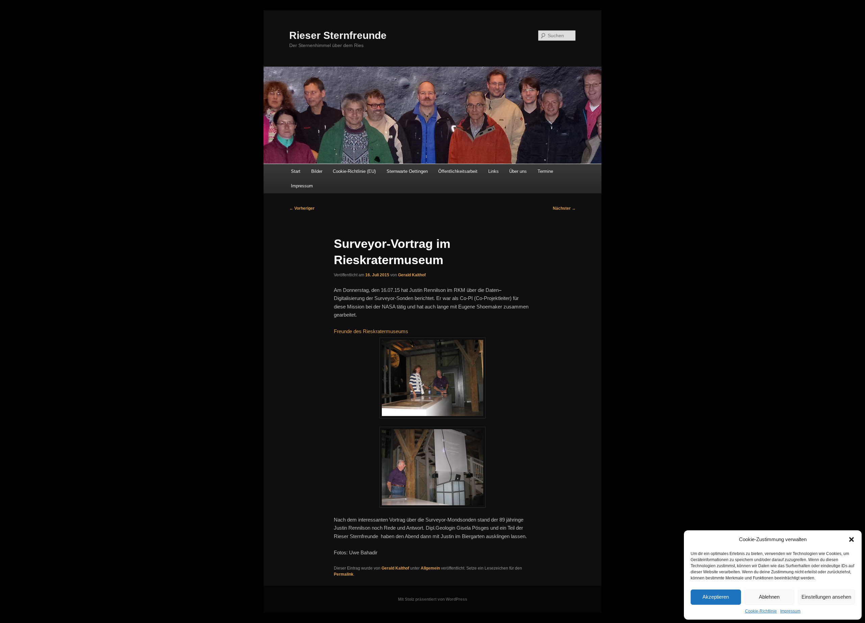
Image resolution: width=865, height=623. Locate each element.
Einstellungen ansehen (826, 597)
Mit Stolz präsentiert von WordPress (432, 599)
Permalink (343, 574)
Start (295, 171)
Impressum (790, 611)
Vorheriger (302, 208)
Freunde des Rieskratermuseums (371, 331)
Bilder (316, 171)
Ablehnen (769, 597)
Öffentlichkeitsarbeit (457, 171)
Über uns (518, 171)
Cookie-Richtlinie (761, 611)
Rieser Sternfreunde (338, 35)
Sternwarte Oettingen (407, 171)
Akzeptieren (715, 597)
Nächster (564, 208)
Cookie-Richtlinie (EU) (354, 171)
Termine (545, 171)
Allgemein (430, 568)
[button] (851, 539)
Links (493, 171)
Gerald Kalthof (412, 275)
